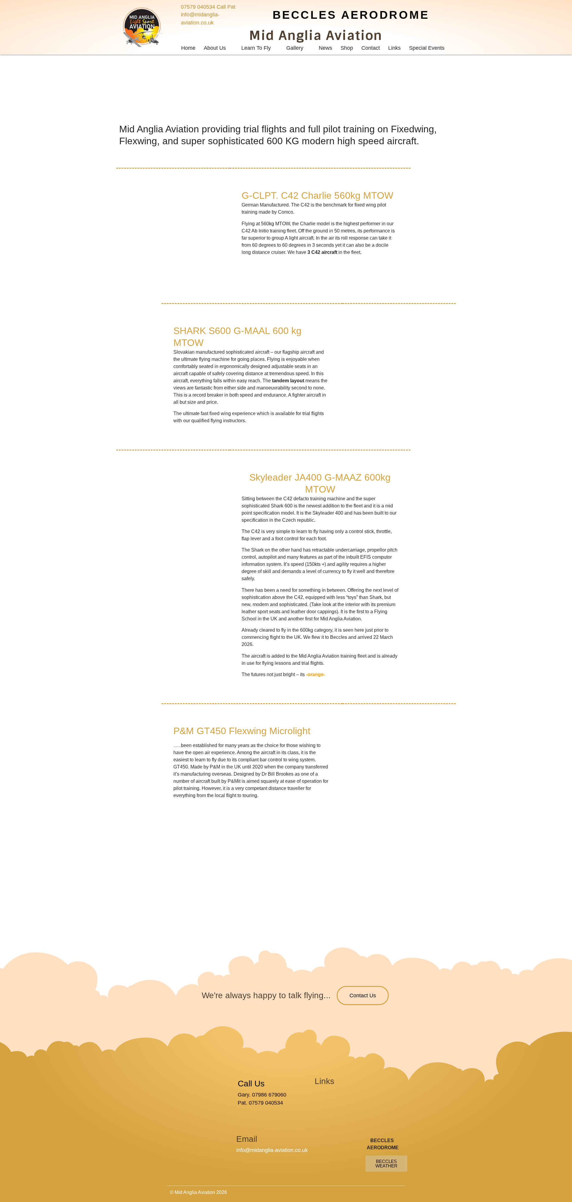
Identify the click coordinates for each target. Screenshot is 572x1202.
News (325, 48)
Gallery (294, 48)
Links (394, 48)
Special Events (426, 48)
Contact (370, 48)
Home (188, 48)
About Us (215, 48)
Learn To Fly (256, 48)
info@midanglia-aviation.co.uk (272, 1150)
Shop (347, 48)
